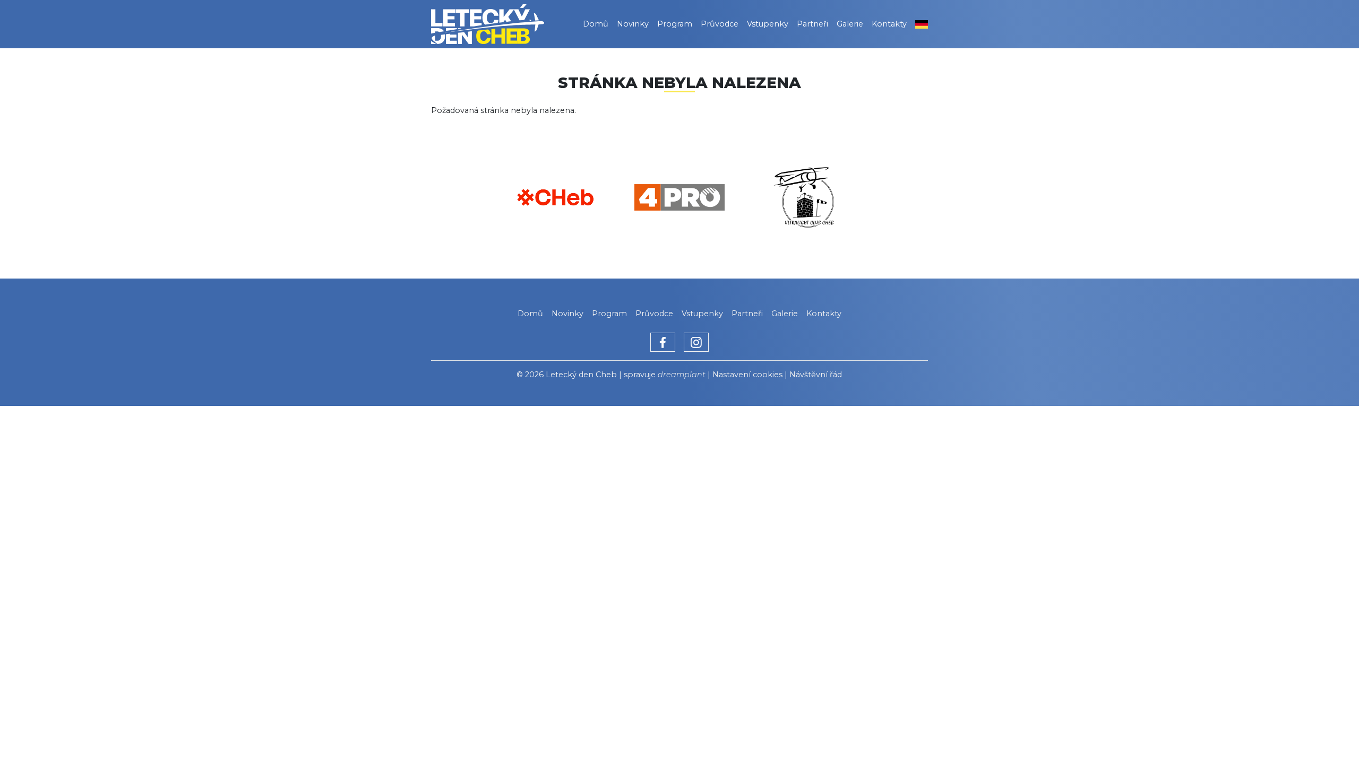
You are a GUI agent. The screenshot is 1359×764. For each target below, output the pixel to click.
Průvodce (719, 24)
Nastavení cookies (747, 374)
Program (674, 24)
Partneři (812, 24)
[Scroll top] (1329, 734)
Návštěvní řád (815, 374)
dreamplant (682, 374)
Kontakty (889, 24)
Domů (595, 24)
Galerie (850, 24)
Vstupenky (767, 24)
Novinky (633, 24)
